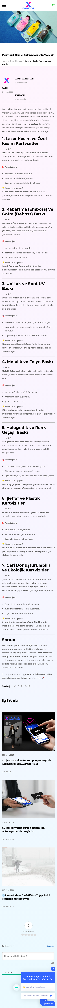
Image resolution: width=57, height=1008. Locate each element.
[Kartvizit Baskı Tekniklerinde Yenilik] (18, 686)
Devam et (6, 772)
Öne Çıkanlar (21, 99)
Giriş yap (50, 946)
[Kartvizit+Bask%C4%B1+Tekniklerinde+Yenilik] (15, 686)
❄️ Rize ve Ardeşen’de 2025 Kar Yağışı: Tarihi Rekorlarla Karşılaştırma (26, 897)
